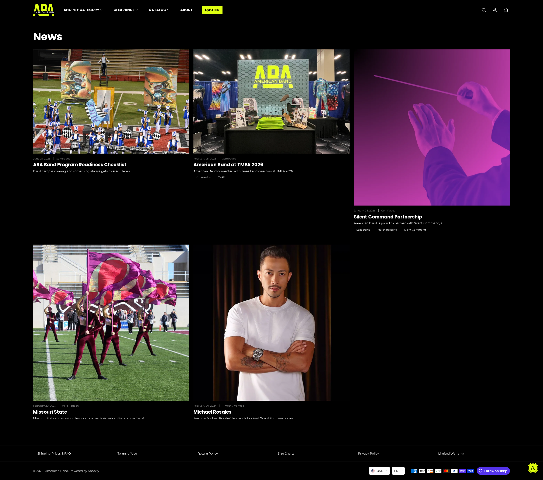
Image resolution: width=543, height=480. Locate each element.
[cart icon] (506, 10)
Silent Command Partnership (388, 217)
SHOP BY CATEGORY (81, 9)
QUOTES (212, 9)
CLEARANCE (123, 9)
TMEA (222, 177)
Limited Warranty (451, 453)
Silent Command (415, 229)
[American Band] (43, 10)
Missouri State (50, 412)
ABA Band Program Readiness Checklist (79, 165)
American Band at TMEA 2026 (228, 165)
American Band (56, 471)
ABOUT (186, 9)
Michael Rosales (212, 412)
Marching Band (387, 229)
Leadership (363, 229)
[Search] (484, 10)
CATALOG (157, 9)
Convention (203, 177)
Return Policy (208, 453)
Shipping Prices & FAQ (54, 453)
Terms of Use (127, 453)
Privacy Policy (368, 453)
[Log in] (495, 10)
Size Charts (286, 453)
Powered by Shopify (84, 471)
